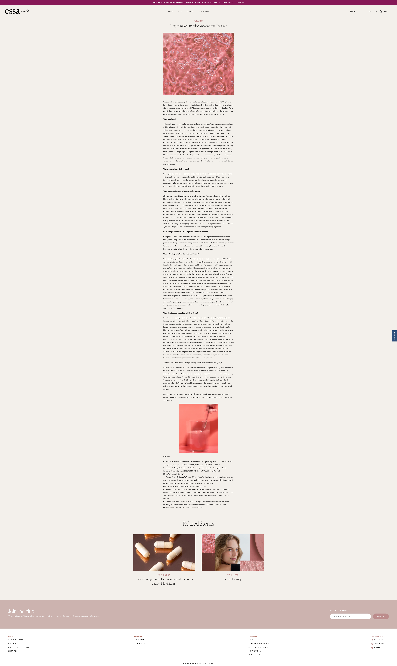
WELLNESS (164, 575)
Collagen (13, 643)
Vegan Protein (15, 639)
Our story (139, 639)
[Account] (376, 11)
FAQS (251, 639)
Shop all (12, 651)
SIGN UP (190, 11)
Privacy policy (256, 651)
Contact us (255, 655)
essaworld (139, 643)
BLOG (180, 11)
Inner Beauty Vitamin (19, 647)
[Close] (392, 659)
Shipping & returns (258, 647)
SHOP (170, 11)
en (385, 11)
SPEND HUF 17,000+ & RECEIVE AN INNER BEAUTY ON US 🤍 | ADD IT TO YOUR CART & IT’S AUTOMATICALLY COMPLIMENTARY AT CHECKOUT (198, 2)
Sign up (381, 616)
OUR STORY (204, 11)
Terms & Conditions (259, 643)
